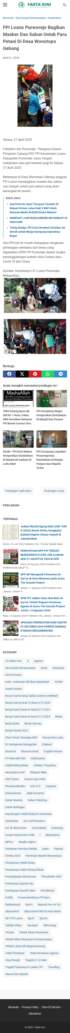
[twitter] (22, 374)
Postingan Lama (54, 490)
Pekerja (58, 848)
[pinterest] (35, 374)
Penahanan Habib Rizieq (20, 862)
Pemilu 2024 (12, 855)
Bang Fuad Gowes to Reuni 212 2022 (27, 709)
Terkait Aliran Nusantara (33, 932)
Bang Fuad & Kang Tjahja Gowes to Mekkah (31, 695)
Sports (43, 918)
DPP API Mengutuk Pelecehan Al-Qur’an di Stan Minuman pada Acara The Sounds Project (42, 578)
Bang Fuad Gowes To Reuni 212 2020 (27, 702)
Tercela (9, 932)
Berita (58, 716)
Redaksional (12, 904)
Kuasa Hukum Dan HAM (19, 834)
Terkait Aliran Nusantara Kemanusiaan (28, 939)
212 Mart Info (13, 660)
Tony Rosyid (12, 960)
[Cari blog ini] (64, 5)
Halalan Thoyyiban (45, 765)
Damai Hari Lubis (53, 737)
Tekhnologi (49, 925)
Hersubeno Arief (15, 772)
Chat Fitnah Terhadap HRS (21, 737)
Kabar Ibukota (14, 800)
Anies (44, 667)
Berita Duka (12, 723)
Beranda (13, 1007)
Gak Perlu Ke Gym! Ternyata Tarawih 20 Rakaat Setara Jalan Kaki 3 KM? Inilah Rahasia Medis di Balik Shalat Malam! (34, 208)
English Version (53, 751)
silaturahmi (12, 911)
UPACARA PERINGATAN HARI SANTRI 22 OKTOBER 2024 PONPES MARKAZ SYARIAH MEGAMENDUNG (43, 626)
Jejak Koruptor (35, 793)
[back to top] (62, 1024)
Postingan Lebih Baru (18, 490)
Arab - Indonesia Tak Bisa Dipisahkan (27, 681)
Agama (38, 660)
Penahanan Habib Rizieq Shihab (24, 869)
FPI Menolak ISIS (15, 758)
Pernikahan (47, 890)
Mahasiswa (53, 834)
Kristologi (57, 827)
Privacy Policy (30, 1007)
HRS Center (12, 779)
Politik (9, 897)
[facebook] (9, 374)
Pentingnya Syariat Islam (20, 890)
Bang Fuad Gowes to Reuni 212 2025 (27, 716)
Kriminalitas (39, 827)
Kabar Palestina (37, 800)
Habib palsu (38, 758)
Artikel (58, 681)
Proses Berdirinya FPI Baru (34, 897)
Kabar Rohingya (15, 807)
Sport (31, 918)
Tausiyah (32, 925)
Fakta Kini (39, 1027)
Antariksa (58, 667)
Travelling (54, 967)
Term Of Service (51, 1007)
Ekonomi (10, 751)
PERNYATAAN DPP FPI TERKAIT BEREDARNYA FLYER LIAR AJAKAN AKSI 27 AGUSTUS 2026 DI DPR (41, 554)
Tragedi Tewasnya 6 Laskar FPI (24, 967)
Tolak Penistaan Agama (44, 953)
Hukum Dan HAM (34, 779)
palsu (45, 848)
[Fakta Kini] (35, 5)
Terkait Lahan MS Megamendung (25, 946)
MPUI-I (9, 841)
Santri (28, 904)
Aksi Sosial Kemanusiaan (20, 667)
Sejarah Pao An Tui (49, 904)
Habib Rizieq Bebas (16, 765)
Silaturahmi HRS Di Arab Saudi (42, 911)
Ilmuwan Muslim (15, 786)
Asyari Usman (13, 688)
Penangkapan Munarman (20, 876)
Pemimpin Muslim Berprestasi (43, 855)
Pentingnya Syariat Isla (19, 883)
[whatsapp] (47, 374)
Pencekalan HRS (51, 876)
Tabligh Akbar (13, 925)
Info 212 (35, 786)
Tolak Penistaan (14, 953)
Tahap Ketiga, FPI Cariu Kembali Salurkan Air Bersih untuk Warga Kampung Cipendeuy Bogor (37, 231)
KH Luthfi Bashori (34, 820)
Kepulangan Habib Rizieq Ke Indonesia (28, 813)
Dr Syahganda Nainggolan (21, 744)
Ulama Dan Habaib (16, 974)
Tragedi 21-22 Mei (35, 960)
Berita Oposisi (32, 723)
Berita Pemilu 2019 (16, 730)
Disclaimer (35, 1013)
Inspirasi (51, 786)
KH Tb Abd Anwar (16, 827)
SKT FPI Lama (13, 918)
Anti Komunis (13, 674)
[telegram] (60, 374)
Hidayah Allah (38, 772)
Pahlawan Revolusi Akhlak (21, 848)
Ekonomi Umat (30, 751)
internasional (13, 793)
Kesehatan (11, 820)
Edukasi (47, 744)
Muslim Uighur (27, 841)
